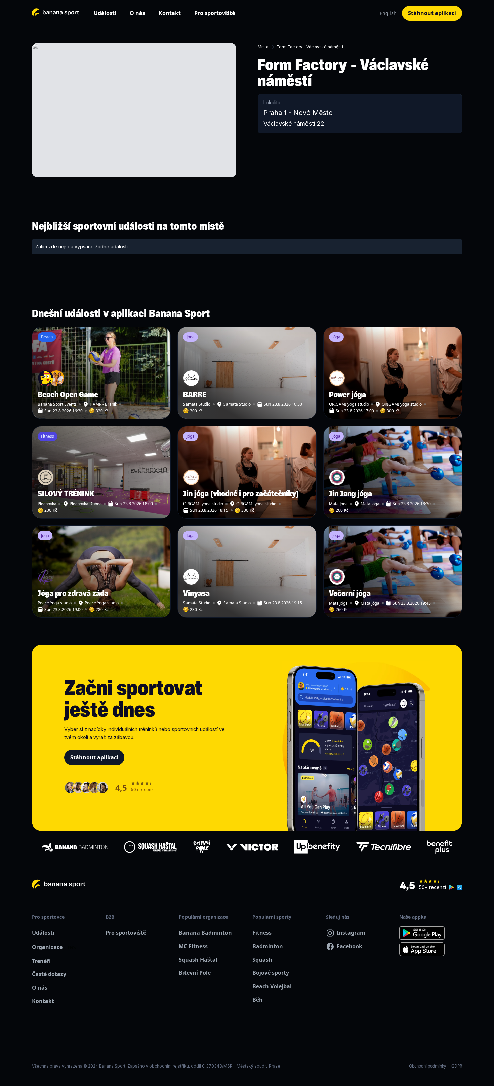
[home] (55, 13)
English (388, 13)
